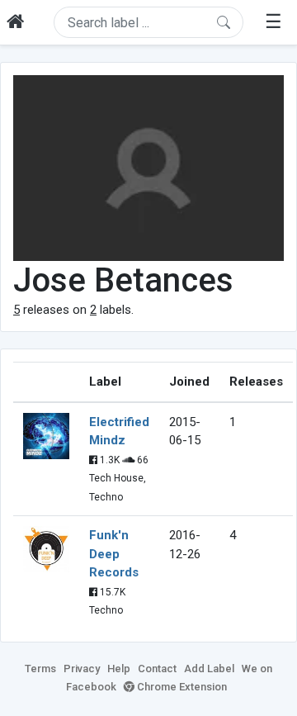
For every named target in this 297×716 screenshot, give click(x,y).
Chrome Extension (180, 686)
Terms (40, 668)
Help (118, 668)
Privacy (82, 668)
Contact (157, 668)
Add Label (209, 668)
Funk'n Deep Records (114, 554)
